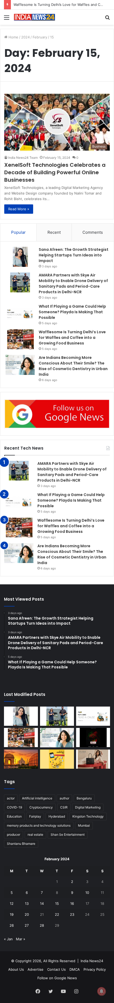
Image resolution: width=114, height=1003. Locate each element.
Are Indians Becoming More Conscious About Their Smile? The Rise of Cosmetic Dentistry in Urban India (73, 366)
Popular (18, 232)
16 (72, 903)
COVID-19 (14, 807)
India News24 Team (23, 158)
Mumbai (84, 825)
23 (72, 914)
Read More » (18, 209)
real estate (35, 834)
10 (87, 892)
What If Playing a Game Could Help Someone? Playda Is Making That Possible (72, 312)
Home (12, 37)
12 (12, 903)
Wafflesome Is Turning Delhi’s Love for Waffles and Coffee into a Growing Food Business (72, 337)
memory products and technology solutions (39, 825)
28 (42, 925)
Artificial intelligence (37, 798)
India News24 (92, 961)
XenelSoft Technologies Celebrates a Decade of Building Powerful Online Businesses (55, 172)
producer (13, 834)
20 (27, 914)
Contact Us (56, 969)
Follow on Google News (57, 978)
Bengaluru (84, 798)
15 (57, 903)
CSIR (64, 807)
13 (27, 903)
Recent (54, 232)
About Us (16, 969)
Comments (92, 232)
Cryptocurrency (41, 807)
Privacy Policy (95, 969)
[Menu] (6, 19)
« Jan (8, 939)
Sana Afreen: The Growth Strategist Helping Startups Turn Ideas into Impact (73, 255)
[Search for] (107, 19)
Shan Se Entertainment (68, 834)
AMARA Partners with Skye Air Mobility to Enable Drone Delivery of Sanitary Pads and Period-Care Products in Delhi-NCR (73, 283)
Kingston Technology (88, 816)
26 (12, 925)
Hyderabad (57, 816)
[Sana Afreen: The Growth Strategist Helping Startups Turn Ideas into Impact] (20, 257)
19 (12, 914)
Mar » (20, 939)
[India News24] (34, 17)
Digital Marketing (87, 807)
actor (11, 798)
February (40, 37)
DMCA (74, 969)
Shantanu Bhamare (21, 844)
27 (27, 925)
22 (57, 914)
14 (42, 903)
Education (14, 816)
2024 (25, 37)
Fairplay (35, 816)
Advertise (35, 969)
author (64, 798)
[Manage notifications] (101, 991)
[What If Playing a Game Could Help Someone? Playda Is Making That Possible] (20, 314)
